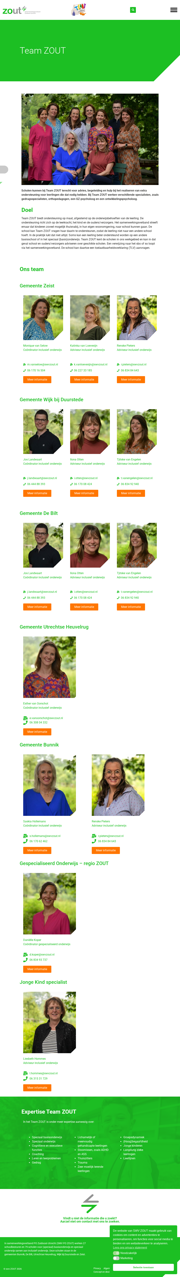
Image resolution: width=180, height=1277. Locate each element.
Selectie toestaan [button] (143, 1267)
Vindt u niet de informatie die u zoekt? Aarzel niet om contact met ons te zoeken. (90, 1219)
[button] (116, 1253)
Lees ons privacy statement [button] (130, 1247)
